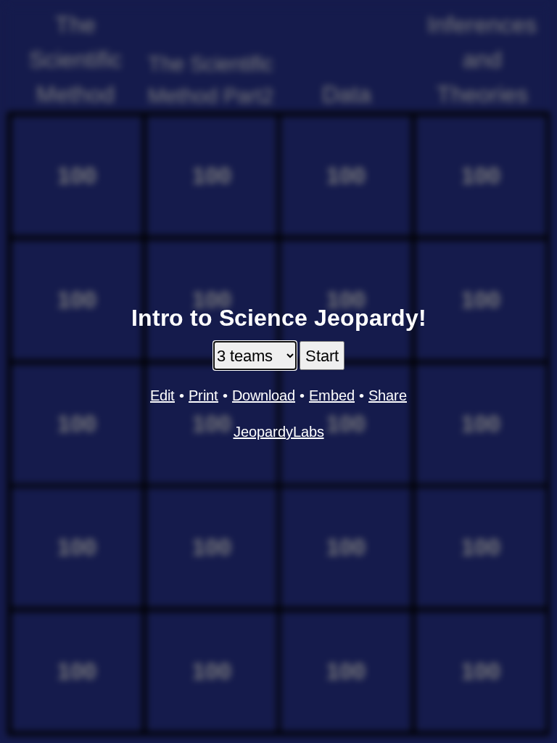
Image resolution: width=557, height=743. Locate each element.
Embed (332, 395)
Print (203, 395)
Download (263, 395)
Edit (162, 395)
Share (387, 395)
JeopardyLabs (279, 432)
